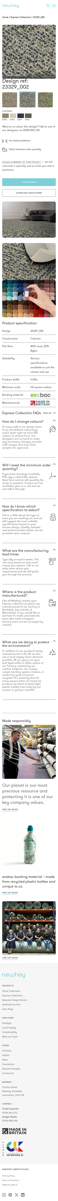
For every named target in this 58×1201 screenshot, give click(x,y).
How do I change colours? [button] (22, 421)
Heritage (6, 1023)
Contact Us (8, 1073)
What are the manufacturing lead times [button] (25, 552)
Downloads (8, 1064)
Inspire (5, 1055)
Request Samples (11, 1068)
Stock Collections (11, 990)
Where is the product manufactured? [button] (19, 593)
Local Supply (9, 1027)
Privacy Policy (8, 1176)
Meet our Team (10, 1036)
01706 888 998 (9, 1120)
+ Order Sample (29, 182)
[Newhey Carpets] (10, 5)
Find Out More (10, 809)
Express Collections (12, 995)
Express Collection (21, 17)
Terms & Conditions (10, 1180)
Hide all (47, 412)
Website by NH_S (9, 1185)
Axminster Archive (11, 1004)
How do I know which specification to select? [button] (21, 508)
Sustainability (9, 1032)
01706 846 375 (9, 1112)
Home (5, 17)
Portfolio (6, 1050)
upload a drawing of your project (21, 162)
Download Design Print (29, 193)
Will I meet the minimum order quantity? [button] (26, 467)
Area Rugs (7, 1008)
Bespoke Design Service (14, 999)
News (5, 1059)
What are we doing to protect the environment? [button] (25, 643)
